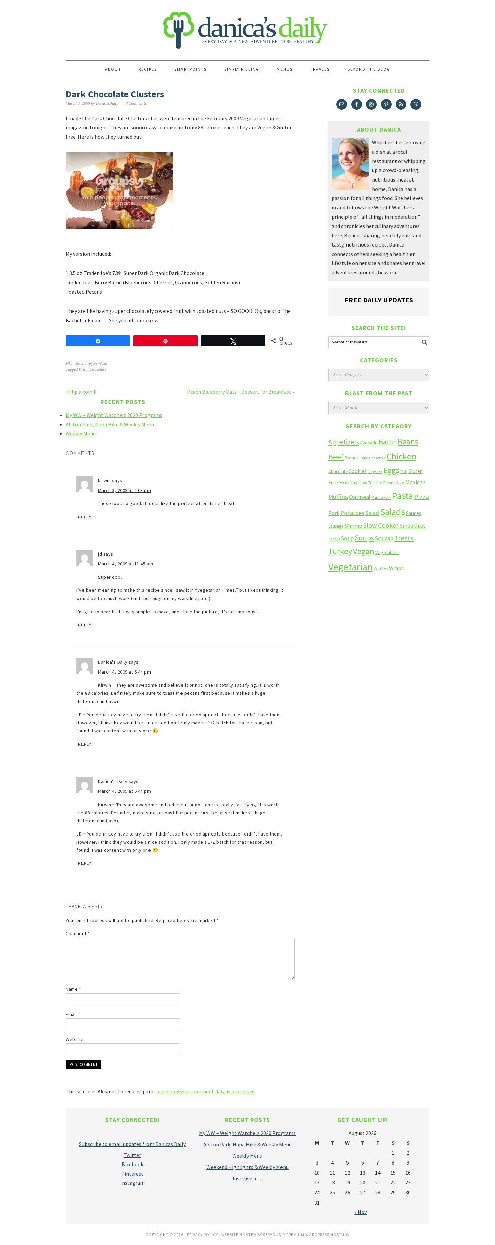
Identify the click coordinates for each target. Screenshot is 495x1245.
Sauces (413, 513)
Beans (408, 441)
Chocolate (98, 369)
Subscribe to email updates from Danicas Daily (132, 1144)
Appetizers (343, 441)
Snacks (334, 539)
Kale (400, 483)
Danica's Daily (247, 27)
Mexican (415, 482)
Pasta (402, 496)
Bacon (388, 442)
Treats (404, 538)
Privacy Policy (202, 1234)
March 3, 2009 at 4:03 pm (124, 490)
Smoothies (412, 525)
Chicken (401, 456)
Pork (333, 513)
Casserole (377, 457)
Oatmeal (359, 497)
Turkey (340, 551)
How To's (367, 483)
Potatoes (352, 513)
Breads (351, 458)
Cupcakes (375, 472)
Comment (78, 933)
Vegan (363, 551)
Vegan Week (97, 363)
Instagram (132, 1182)
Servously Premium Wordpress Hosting (306, 1234)
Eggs (391, 470)
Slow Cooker (380, 525)
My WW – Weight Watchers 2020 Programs (114, 415)
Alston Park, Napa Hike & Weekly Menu (110, 424)
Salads (392, 512)
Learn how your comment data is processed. (205, 1091)
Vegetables (387, 552)
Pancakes (381, 497)
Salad (372, 513)
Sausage (335, 526)
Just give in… (247, 1178)
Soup (347, 538)
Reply (84, 517)
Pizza (421, 496)
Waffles (381, 569)
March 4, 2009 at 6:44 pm (124, 672)
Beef (336, 456)
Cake (363, 457)
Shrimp (353, 525)
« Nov (360, 1212)
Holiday (348, 482)
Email (73, 1014)
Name (73, 989)
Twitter (132, 1155)
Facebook (132, 1164)
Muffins (338, 497)
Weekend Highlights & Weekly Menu (247, 1167)
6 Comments (136, 103)
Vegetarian (350, 567)
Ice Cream (385, 483)
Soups (364, 538)
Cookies (358, 471)
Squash (384, 538)
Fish (403, 471)
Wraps (396, 568)
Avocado (369, 442)
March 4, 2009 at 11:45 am (125, 564)
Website (75, 1039)
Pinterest (132, 1173)
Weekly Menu (81, 433)
